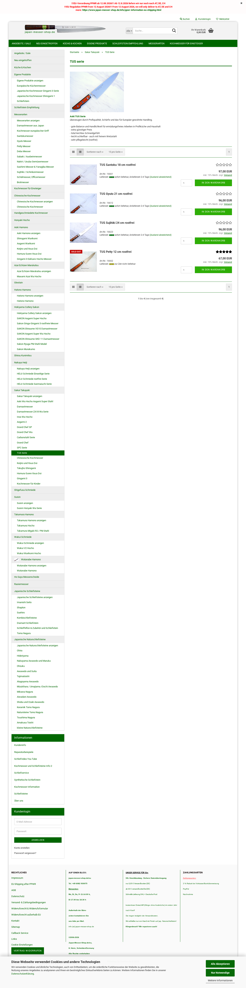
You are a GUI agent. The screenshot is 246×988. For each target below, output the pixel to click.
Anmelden (38, 840)
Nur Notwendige (220, 972)
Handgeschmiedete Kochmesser (31, 213)
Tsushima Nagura (26, 717)
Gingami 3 (22, 478)
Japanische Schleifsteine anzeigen (35, 597)
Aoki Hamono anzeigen (28, 233)
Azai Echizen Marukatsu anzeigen (34, 271)
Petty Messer (23, 146)
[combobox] (95, 152)
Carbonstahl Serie (26, 437)
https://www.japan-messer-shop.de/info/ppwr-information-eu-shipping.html (121, 10)
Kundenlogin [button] (204, 19)
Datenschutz (17, 896)
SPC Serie (22, 447)
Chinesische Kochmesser (27, 195)
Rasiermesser (21, 584)
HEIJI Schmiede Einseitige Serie (33, 373)
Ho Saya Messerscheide (26, 577)
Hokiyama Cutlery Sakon (26, 307)
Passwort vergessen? (25, 853)
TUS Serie (22, 453)
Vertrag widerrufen (28, 950)
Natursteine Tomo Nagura (30, 712)
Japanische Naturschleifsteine (30, 639)
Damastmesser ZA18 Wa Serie (32, 411)
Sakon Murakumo (26, 349)
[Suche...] (174, 31)
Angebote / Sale (21, 43)
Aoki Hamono (21, 227)
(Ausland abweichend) (160, 177)
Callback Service (19, 933)
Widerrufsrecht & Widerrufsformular (29, 908)
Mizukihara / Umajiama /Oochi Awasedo (37, 686)
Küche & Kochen (72, 43)
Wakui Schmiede (23, 537)
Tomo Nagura (24, 633)
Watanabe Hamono (31, 559)
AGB (13, 890)
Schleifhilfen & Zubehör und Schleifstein (37, 628)
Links (14, 939)
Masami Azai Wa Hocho (29, 276)
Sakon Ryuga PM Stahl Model (32, 344)
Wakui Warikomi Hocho (29, 553)
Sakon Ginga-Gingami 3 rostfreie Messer (37, 323)
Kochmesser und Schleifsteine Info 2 (33, 766)
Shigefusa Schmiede (24, 490)
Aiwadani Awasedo (26, 696)
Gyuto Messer (24, 141)
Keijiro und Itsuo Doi (27, 248)
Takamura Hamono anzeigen (31, 520)
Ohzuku (21, 666)
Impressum (17, 878)
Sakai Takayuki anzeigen (29, 396)
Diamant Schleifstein (27, 623)
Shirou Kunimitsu (23, 355)
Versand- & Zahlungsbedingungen (28, 902)
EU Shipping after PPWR (23, 884)
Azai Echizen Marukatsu (26, 265)
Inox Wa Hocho (24, 417)
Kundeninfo (20, 745)
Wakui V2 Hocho (25, 548)
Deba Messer (24, 151)
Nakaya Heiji (20, 362)
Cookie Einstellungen (22, 944)
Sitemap (15, 927)
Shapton (21, 607)
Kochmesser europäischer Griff (33, 130)
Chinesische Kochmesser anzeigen (35, 201)
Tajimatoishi (23, 676)
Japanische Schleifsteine (27, 591)
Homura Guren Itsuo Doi (29, 253)
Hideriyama (22, 655)
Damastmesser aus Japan (30, 125)
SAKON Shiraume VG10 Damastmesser (37, 328)
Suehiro (21, 612)
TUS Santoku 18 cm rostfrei (118, 165)
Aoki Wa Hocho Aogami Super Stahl (35, 401)
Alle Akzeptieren (220, 963)
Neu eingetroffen (46, 43)
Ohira (19, 650)
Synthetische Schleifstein (27, 779)
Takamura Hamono (24, 514)
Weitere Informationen (220, 980)
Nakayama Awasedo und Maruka (34, 660)
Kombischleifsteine (27, 617)
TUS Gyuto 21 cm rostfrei (116, 194)
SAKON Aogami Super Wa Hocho (33, 333)
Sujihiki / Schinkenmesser (30, 172)
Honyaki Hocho (22, 220)
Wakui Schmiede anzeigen (30, 543)
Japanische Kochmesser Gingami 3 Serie (38, 90)
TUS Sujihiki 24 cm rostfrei (117, 222)
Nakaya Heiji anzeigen (28, 368)
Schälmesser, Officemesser (31, 177)
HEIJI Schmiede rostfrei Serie (32, 379)
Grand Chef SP (24, 427)
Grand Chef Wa (24, 432)
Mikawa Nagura (25, 691)
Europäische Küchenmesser (31, 85)
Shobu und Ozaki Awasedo (30, 702)
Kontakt (15, 920)
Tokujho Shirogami (26, 468)
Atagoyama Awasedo (28, 681)
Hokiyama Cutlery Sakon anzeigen (34, 313)
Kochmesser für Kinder (28, 483)
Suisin (17, 497)
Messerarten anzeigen (28, 120)
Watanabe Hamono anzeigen (31, 565)
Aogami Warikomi (26, 243)
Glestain (18, 282)
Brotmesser (23, 182)
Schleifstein (23, 101)
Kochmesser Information (27, 786)
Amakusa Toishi (25, 722)
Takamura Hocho (25, 525)
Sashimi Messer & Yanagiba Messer (35, 166)
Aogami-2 (22, 422)
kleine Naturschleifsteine (30, 727)
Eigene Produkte (97, 43)
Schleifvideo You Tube (25, 759)
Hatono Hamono (22, 289)
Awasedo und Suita (27, 671)
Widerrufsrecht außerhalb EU (26, 914)
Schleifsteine (21, 793)
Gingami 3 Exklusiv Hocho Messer (34, 259)
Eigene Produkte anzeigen (30, 80)
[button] (73, 152)
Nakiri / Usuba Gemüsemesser (32, 161)
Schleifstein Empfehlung (127, 43)
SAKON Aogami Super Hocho (31, 318)
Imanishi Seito (25, 602)
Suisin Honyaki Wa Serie (29, 508)
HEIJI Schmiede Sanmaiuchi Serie (34, 384)
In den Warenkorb (213, 182)
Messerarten (156, 43)
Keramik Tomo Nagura (28, 707)
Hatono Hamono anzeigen (30, 295)
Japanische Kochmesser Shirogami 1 (36, 96)
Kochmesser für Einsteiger (186, 43)
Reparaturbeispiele (23, 752)
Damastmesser (25, 406)
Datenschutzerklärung (22, 973)
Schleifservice (21, 772)
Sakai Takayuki (22, 390)
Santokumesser (25, 136)
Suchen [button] (186, 19)
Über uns (18, 800)
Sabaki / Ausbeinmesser (29, 156)
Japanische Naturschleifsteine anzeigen (37, 645)
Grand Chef (22, 442)
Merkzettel (223, 19)
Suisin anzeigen (25, 503)
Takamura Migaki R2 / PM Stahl (33, 530)
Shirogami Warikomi (27, 238)
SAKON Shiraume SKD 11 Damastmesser (38, 339)
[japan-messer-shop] (65, 29)
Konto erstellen (22, 847)
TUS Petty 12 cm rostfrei (115, 251)
